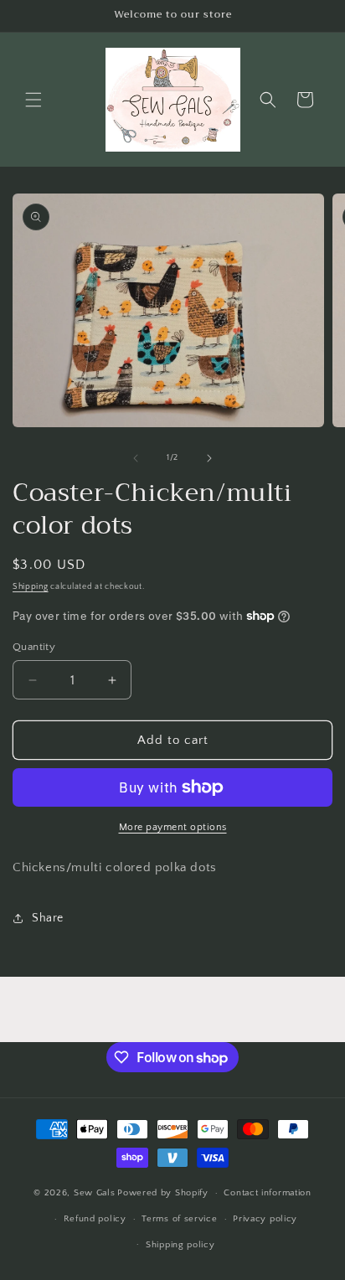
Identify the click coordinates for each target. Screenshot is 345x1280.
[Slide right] (209, 458)
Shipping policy (180, 1245)
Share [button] (48, 918)
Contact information (267, 1193)
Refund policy (95, 1219)
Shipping (31, 586)
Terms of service (179, 1219)
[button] (33, 99)
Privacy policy (265, 1219)
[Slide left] (135, 458)
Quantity (34, 647)
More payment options (173, 827)
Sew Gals (95, 1193)
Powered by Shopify (163, 1193)
